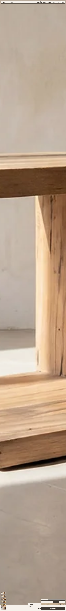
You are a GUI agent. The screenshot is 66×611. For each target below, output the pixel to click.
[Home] (3, 2)
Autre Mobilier (31, 604)
